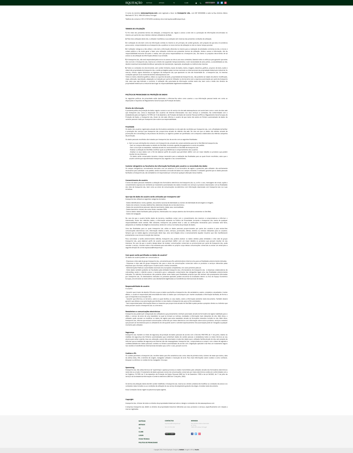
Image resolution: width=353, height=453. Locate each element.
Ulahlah (181, 450)
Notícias (149, 3)
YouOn (197, 450)
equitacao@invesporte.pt (172, 423)
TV (174, 3)
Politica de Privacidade (148, 443)
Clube (186, 3)
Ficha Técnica (144, 439)
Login (141, 435)
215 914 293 (171, 427)
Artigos (161, 3)
